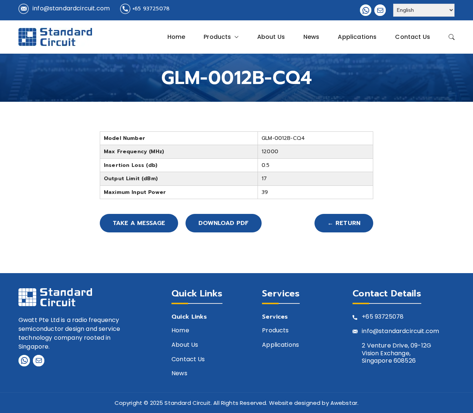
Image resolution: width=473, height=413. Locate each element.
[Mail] (380, 10)
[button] (235, 37)
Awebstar (343, 403)
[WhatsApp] (365, 10)
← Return (343, 223)
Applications (357, 37)
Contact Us (412, 37)
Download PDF (223, 223)
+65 (367, 317)
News (311, 37)
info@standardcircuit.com (71, 8)
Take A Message (139, 223)
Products (217, 37)
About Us (271, 37)
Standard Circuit (187, 403)
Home (176, 37)
